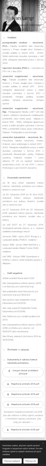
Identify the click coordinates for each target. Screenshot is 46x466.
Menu (42, 6)
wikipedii (25, 349)
